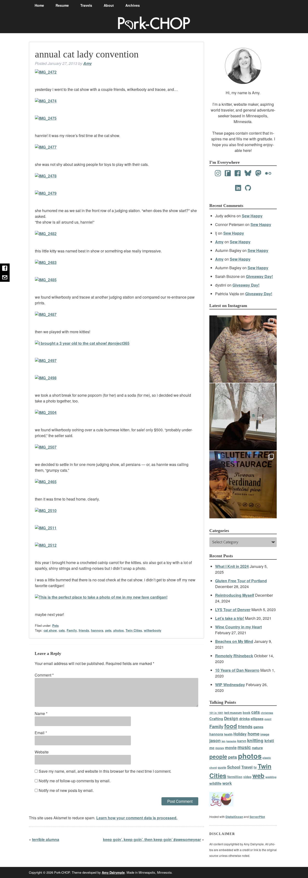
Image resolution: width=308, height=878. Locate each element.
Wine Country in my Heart (238, 627)
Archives (132, 5)
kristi (269, 740)
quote (222, 767)
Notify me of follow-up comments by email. (74, 781)
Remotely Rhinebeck (234, 655)
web (258, 775)
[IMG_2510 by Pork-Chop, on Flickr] (46, 510)
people (218, 756)
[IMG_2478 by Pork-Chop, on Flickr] (46, 176)
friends (84, 630)
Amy (87, 63)
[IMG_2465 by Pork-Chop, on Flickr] (46, 481)
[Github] (248, 188)
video (247, 777)
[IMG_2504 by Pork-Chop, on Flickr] (46, 412)
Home (39, 5)
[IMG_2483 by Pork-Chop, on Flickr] (46, 262)
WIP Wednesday (230, 684)
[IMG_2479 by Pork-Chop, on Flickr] (46, 193)
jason (215, 740)
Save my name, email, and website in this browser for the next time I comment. (105, 771)
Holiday (240, 734)
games (258, 727)
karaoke (231, 741)
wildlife (215, 783)
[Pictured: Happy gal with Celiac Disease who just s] (243, 484)
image (264, 734)
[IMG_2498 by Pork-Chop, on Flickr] (46, 378)
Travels (86, 5)
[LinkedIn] (238, 188)
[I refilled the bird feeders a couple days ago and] (243, 417)
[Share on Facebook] (5, 268)
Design (231, 718)
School (233, 767)
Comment (44, 675)
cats (62, 630)
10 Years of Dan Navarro (237, 670)
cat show (50, 630)
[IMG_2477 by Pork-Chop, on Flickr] (46, 147)
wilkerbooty (152, 630)
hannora (97, 630)
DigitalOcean (234, 817)
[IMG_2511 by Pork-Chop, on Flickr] (46, 528)
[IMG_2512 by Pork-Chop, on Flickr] (46, 545)
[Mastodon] (258, 173)
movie (231, 747)
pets (108, 630)
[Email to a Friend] (5, 277)
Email (41, 732)
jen (223, 741)
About (109, 5)
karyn (241, 741)
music (244, 747)
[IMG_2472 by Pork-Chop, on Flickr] (46, 72)
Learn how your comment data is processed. (136, 818)
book (246, 712)
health (228, 734)
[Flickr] (268, 173)
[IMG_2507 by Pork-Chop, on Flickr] (46, 447)
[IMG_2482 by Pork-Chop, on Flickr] (46, 233)
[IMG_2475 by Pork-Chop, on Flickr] (46, 118)
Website (42, 752)
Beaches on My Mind (234, 641)
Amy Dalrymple (113, 872)
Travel (247, 767)
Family (72, 630)
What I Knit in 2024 (232, 566)
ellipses (257, 718)
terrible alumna (45, 839)
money (219, 748)
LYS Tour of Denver (232, 609)
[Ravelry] (228, 173)
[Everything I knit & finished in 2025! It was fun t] (243, 349)
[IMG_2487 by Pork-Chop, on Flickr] (46, 314)
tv (255, 767)
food (230, 726)
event (267, 719)
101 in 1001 (216, 713)
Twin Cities (134, 630)
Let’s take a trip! (229, 618)
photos (118, 630)
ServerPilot (257, 817)
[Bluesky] (247, 173)
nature (257, 747)
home (253, 733)
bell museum (233, 712)
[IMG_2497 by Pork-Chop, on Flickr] (46, 360)
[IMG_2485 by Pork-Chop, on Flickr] (46, 279)
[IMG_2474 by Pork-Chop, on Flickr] (46, 101)
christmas (267, 713)
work (227, 783)
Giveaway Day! (259, 276)
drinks (244, 718)
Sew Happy (252, 216)
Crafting (216, 718)
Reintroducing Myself (234, 595)
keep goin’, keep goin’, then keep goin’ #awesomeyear (152, 839)
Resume (62, 5)
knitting (255, 740)
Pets (55, 625)
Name (41, 713)
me (211, 747)
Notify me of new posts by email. (66, 790)
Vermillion (234, 777)
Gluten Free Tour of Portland (241, 580)
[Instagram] (218, 173)
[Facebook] (238, 173)
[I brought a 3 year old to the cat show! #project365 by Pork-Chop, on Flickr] (82, 343)
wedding (270, 777)
